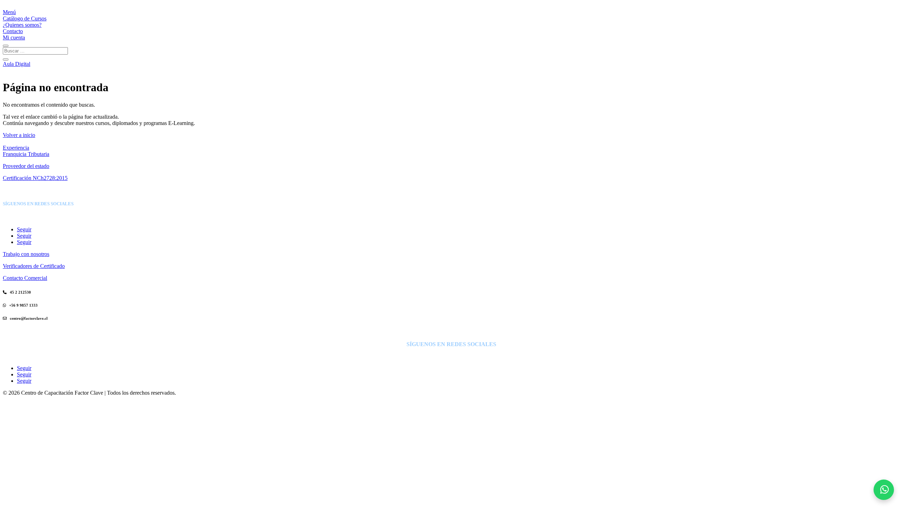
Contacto (13, 31)
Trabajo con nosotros (26, 254)
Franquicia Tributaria (26, 154)
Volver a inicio (19, 135)
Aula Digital (16, 64)
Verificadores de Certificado (34, 266)
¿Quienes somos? (22, 25)
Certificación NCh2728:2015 (35, 178)
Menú (9, 12)
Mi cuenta (14, 37)
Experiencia (16, 148)
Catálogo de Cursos (24, 18)
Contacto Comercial (25, 278)
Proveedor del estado (26, 166)
